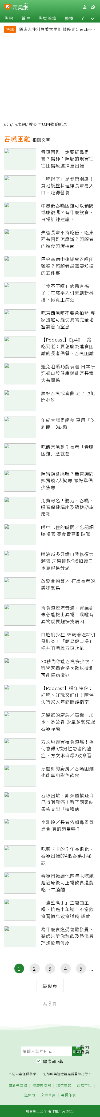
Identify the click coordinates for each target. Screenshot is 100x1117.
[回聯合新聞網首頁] (7, 7)
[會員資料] (84, 7)
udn (7, 124)
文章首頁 (48, 1095)
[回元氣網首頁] (20, 7)
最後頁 (50, 985)
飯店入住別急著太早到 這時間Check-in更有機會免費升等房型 (56, 29)
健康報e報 (53, 1061)
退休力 (29, 1095)
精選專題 (64, 1086)
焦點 (8, 18)
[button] (92, 18)
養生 (25, 18)
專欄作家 (68, 1095)
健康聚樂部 (42, 1086)
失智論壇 (47, 18)
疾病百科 (84, 1086)
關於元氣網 (18, 1086)
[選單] (93, 7)
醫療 (69, 18)
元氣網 (20, 124)
